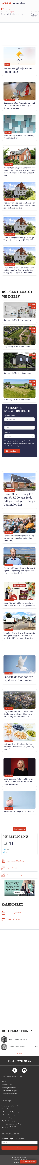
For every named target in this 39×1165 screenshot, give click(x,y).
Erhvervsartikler (7, 1118)
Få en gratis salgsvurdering (11, 1124)
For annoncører (7, 1085)
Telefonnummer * (10, 415)
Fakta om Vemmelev (9, 1115)
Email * (7, 424)
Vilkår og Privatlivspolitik (10, 1088)
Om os (4, 1082)
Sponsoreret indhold (9, 1127)
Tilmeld (19, 1148)
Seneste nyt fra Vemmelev (11, 1106)
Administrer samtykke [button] (9, 1094)
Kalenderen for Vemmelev (11, 1112)
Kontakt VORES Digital (9, 1091)
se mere (19, 1054)
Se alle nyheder (19, 829)
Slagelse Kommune (8, 1121)
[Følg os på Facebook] (14, 1070)
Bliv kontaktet (12, 451)
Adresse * (7, 432)
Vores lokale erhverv (9, 1109)
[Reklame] (19, 888)
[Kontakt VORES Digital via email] (24, 1070)
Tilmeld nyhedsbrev (28, 1162)
